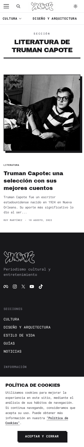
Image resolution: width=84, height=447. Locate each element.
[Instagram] (15, 286)
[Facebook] (6, 286)
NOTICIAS (13, 351)
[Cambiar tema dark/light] (75, 6)
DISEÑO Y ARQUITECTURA (55, 18)
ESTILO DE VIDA (19, 335)
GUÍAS (9, 343)
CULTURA (10, 18)
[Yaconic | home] (42, 257)
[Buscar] (18, 6)
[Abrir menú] (8, 6)
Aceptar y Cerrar (42, 436)
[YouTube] (32, 286)
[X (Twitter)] (23, 286)
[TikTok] (41, 286)
